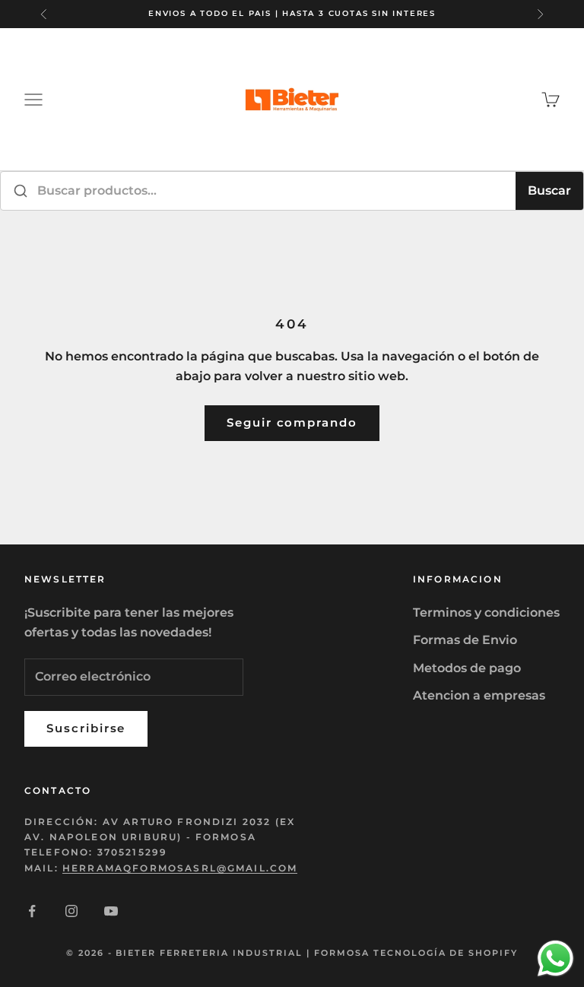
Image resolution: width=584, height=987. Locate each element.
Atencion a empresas (479, 695)
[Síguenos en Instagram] (71, 911)
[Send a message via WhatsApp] (555, 958)
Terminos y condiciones (486, 612)
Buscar (549, 190)
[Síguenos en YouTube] (111, 911)
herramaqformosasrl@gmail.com (179, 868)
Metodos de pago (467, 668)
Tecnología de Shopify (446, 952)
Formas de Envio (465, 640)
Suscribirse (85, 728)
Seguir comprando (292, 422)
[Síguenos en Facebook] (32, 911)
